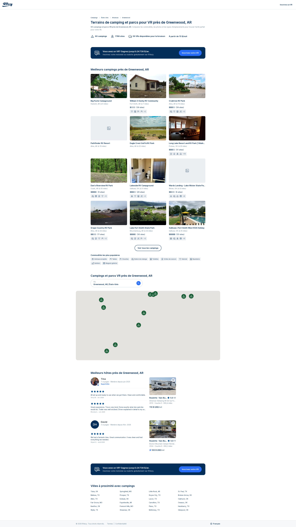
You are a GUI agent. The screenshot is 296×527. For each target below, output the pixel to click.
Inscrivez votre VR (190, 53)
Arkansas (115, 18)
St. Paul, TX (182, 491)
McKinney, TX (154, 510)
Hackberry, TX (183, 506)
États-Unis (104, 18)
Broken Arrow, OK (185, 495)
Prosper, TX (124, 495)
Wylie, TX (94, 510)
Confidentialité (120, 524)
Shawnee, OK (125, 510)
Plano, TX (152, 506)
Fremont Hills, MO (126, 506)
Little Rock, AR (154, 491)
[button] (113, 283)
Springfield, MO (126, 491)
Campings (94, 18)
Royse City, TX (154, 495)
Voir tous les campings (148, 248)
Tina (103, 379)
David (104, 422)
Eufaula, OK (124, 499)
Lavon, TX (153, 499)
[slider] (98, 391)
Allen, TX (94, 499)
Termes (110, 524)
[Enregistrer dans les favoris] (173, 380)
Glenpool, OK (183, 510)
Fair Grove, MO (96, 503)
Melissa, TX (95, 495)
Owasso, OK (182, 503)
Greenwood (126, 18)
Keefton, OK (95, 506)
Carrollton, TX (154, 503)
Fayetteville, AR (126, 503)
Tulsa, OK (94, 491)
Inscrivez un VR (286, 5)
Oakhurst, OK (183, 499)
